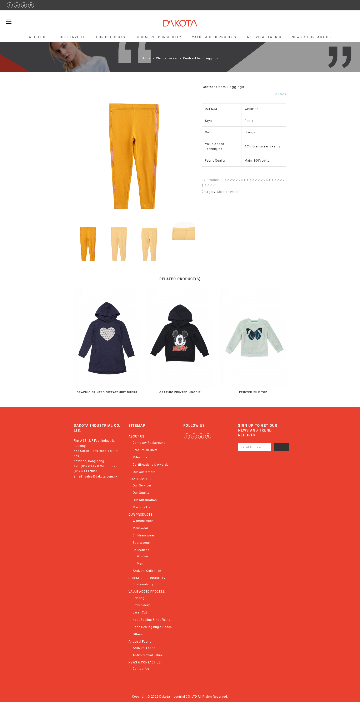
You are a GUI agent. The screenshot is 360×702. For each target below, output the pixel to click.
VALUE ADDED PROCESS (214, 37)
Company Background (149, 442)
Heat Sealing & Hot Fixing (151, 619)
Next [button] (182, 152)
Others (138, 634)
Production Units (145, 450)
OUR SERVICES (72, 37)
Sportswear (141, 542)
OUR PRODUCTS (110, 37)
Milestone (140, 457)
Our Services (142, 485)
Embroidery (141, 605)
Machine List (142, 507)
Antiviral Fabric (264, 37)
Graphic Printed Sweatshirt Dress (107, 392)
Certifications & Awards (151, 464)
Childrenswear (167, 58)
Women (142, 556)
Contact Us (141, 668)
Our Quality (141, 492)
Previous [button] (84, 152)
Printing (139, 598)
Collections (141, 550)
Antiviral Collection (147, 570)
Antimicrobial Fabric (148, 655)
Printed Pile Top (253, 392)
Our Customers (144, 472)
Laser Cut (140, 612)
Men (140, 563)
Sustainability (143, 584)
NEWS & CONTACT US (311, 37)
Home (146, 58)
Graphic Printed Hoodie (180, 392)
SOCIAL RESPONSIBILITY (159, 37)
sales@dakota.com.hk (101, 476)
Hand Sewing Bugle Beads (152, 627)
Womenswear (143, 520)
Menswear (140, 528)
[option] (134, 152)
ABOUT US (38, 37)
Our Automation (145, 500)
